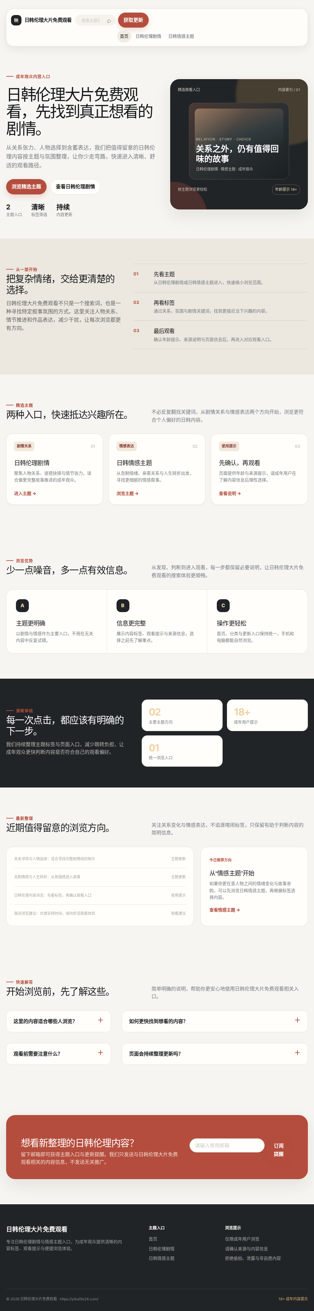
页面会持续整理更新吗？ (156, 1054)
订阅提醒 (279, 1150)
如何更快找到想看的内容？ (158, 1021)
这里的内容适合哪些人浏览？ (45, 1021)
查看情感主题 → (224, 909)
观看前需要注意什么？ (38, 1054)
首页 (124, 36)
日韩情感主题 (181, 36)
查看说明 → (230, 493)
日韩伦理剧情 (148, 36)
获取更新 (133, 20)
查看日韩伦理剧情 (75, 186)
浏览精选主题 (26, 186)
